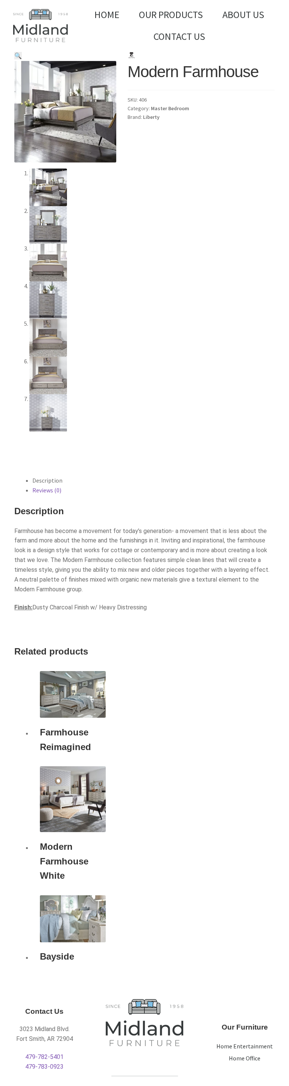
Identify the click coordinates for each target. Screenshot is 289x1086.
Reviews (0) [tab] (46, 490)
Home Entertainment (244, 1046)
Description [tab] (47, 480)
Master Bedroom (170, 108)
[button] (18, 55)
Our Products (171, 14)
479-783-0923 (44, 1066)
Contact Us (179, 36)
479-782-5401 (44, 1056)
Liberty (151, 117)
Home (106, 14)
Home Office (244, 1058)
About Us (243, 14)
